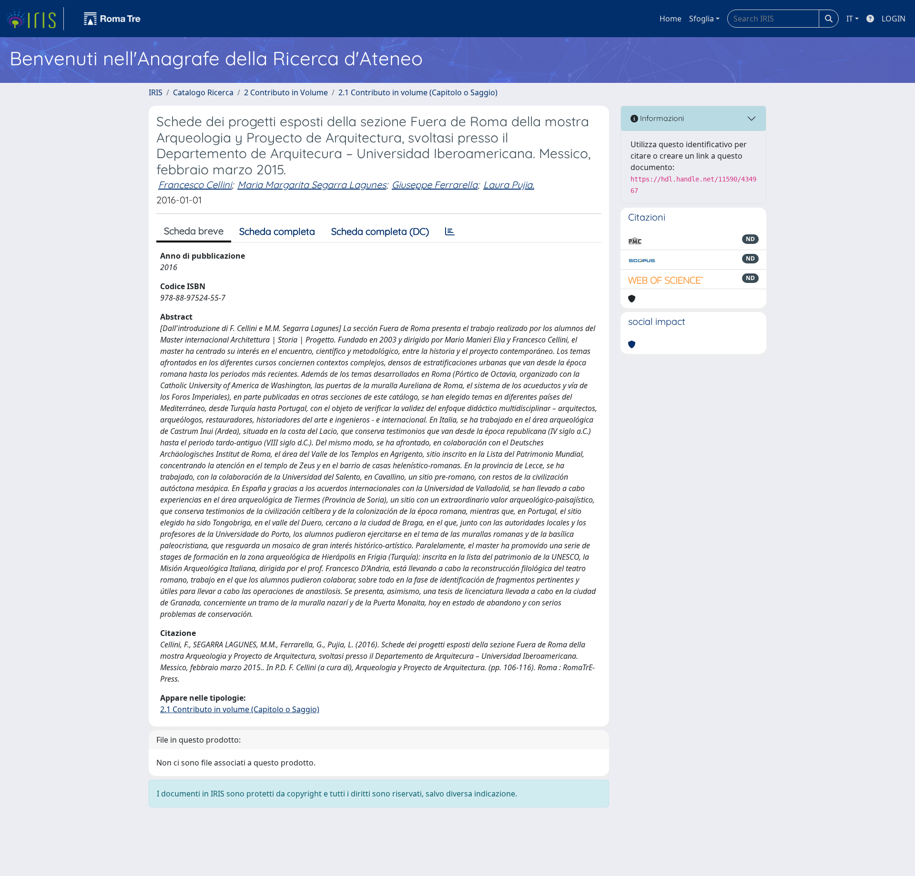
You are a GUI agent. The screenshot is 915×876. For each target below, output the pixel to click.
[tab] (450, 232)
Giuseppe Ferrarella (435, 185)
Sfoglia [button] (701, 18)
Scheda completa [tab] (277, 231)
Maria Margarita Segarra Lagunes (311, 185)
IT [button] (849, 18)
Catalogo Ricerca (203, 92)
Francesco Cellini (195, 185)
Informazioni (661, 118)
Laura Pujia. (508, 185)
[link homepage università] (112, 18)
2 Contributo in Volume (286, 92)
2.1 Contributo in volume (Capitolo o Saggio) (418, 92)
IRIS (156, 92)
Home (670, 18)
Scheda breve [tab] (194, 231)
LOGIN (893, 18)
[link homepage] (35, 18)
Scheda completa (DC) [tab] (380, 231)
